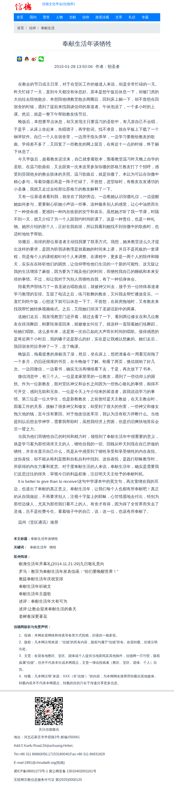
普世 (46, 17)
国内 (33, 17)
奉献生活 (48, 28)
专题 (145, 17)
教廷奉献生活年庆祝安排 (41, 579)
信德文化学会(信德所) (58, 4)
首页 (20, 17)
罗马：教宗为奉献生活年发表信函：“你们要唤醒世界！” (68, 571)
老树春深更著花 (33, 616)
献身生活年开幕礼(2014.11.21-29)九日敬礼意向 (61, 564)
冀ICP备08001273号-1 (31, 771)
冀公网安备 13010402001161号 (72, 771)
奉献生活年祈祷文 (35, 586)
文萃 (118, 17)
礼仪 (132, 17)
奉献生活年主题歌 (35, 594)
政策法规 (102, 17)
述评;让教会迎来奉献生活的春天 (47, 609)
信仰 (85, 17)
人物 (59, 17)
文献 (72, 17)
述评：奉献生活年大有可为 (43, 601)
